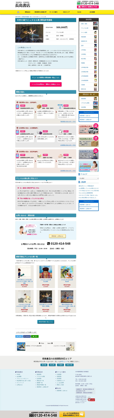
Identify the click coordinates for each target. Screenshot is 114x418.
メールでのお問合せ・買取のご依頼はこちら (46, 84)
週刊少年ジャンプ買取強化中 (86, 186)
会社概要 (19, 376)
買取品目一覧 (87, 94)
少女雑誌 (83, 54)
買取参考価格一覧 (26, 16)
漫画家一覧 (40, 382)
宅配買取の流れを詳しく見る (68, 121)
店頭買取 (59, 378)
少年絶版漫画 (84, 76)
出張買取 (59, 374)
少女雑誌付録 (84, 71)
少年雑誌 (83, 50)
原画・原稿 (84, 23)
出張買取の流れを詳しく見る (68, 145)
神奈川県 (69, 365)
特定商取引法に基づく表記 (24, 380)
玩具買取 (83, 107)
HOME (18, 16)
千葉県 (60, 365)
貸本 (82, 45)
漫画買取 (83, 98)
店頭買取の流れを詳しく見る (68, 170)
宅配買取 (59, 376)
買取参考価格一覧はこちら (46, 321)
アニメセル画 (84, 28)
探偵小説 (83, 89)
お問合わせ (20, 384)
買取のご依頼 (60, 384)
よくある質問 (60, 382)
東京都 (44, 365)
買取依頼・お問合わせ (57, 236)
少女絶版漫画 (84, 80)
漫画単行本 (84, 41)
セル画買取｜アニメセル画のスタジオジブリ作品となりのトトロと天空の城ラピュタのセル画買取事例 (89, 191)
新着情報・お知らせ (85, 115)
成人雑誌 (83, 58)
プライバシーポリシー (22, 378)
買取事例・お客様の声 (85, 119)
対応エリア (64, 361)
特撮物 (83, 63)
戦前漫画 (83, 36)
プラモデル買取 (85, 103)
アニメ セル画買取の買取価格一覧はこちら (45, 77)
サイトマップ (20, 382)
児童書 (83, 84)
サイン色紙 (84, 32)
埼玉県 (52, 365)
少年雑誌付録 (84, 67)
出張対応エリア (61, 380)
